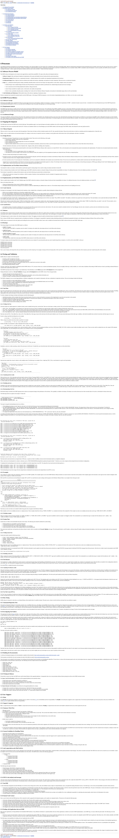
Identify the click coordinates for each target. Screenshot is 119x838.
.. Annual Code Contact (10, 56)
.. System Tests (9, 33)
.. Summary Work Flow (10, 50)
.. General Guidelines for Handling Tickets (14, 51)
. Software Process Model (8, 7)
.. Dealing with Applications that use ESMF (14, 57)
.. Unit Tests (8, 26)
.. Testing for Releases (10, 44)
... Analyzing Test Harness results (15, 38)
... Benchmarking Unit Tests (14, 30)
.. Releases (8, 21)
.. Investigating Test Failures (11, 42)
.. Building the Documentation (12, 43)
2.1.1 (36, 699)
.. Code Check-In (9, 19)
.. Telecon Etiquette (10, 14)
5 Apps (4, 2)
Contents (32, 2)
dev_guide (10, 2)
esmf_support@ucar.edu (5, 836)
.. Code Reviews (9, 20)
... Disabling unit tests (13, 29)
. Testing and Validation (8, 24)
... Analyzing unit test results (14, 28)
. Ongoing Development (8, 13)
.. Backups (8, 22)
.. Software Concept (10, 9)
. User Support (6, 47)
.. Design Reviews (9, 16)
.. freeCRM (8, 54)
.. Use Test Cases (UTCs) (11, 39)
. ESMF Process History (8, 8)
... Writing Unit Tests (13, 27)
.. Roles (7, 48)
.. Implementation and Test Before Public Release (15, 18)
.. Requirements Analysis (11, 10)
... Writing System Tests (13, 34)
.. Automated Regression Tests (12, 41)
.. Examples (8, 31)
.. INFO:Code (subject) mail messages (13, 53)
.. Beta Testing (9, 40)
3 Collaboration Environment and (23, 2)
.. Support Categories (10, 49)
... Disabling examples (13, 32)
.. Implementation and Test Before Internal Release (16, 17)
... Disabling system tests (14, 36)
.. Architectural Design (10, 11)
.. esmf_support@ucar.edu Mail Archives (14, 52)
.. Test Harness (9, 37)
